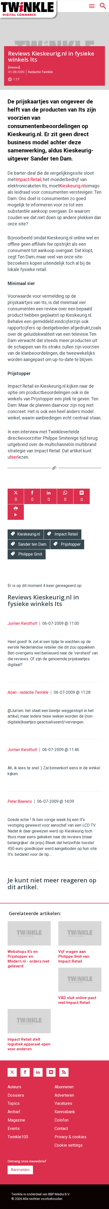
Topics (14, 1103)
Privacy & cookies (70, 1136)
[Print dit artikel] (16, 512)
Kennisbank (65, 1111)
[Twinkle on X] (12, 1072)
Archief (14, 1111)
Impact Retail (28, 179)
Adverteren (64, 1095)
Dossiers (16, 1095)
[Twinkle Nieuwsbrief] (51, 1072)
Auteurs (14, 1086)
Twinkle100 (18, 1136)
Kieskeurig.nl (72, 185)
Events (14, 1128)
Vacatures (63, 1103)
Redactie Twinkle (40, 72)
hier (13, 457)
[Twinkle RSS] (63, 1072)
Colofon (61, 1120)
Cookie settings (69, 1145)
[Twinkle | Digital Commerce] (28, 9)
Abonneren (64, 1086)
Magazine (16, 1120)
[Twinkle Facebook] (25, 1072)
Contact (61, 1128)
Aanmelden (20, 1170)
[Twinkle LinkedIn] (38, 1072)
